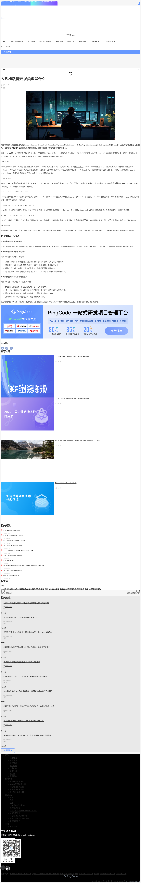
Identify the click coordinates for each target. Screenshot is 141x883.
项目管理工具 (121, 874)
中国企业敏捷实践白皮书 (19, 819)
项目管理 (31, 41)
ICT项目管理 (39, 589)
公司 (7, 824)
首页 (5, 41)
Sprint (5, 170)
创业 (86, 589)
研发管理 (82, 41)
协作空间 (13, 771)
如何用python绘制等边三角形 (13, 535)
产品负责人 (78, 167)
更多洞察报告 (15, 821)
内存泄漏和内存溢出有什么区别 (14, 540)
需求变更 (10, 589)
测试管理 (13, 766)
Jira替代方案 (110, 41)
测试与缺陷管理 (45, 41)
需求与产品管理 (17, 41)
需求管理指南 (15, 808)
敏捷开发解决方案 (17, 782)
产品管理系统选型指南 (18, 816)
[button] (70, 35)
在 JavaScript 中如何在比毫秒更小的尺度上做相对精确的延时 (24, 565)
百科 (4, 88)
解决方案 (95, 41)
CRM (25, 874)
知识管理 (59, 41)
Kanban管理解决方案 (18, 784)
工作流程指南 (15, 813)
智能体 (96, 874)
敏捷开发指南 (19, 805)
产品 (7, 755)
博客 (11, 797)
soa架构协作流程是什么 (11, 575)
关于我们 (13, 826)
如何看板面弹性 (8, 560)
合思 (76, 874)
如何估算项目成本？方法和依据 (65, 483)
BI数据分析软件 (16, 874)
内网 (46, 589)
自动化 (12, 774)
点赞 (5, 343)
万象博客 (55, 874)
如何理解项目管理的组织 (11, 530)
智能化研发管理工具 (107, 874)
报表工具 (89, 874)
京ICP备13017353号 (98, 881)
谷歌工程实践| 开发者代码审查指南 (23, 811)
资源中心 (8, 795)
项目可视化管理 (95, 589)
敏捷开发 (16, 148)
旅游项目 (80, 589)
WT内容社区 (47, 874)
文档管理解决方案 (17, 787)
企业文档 (63, 589)
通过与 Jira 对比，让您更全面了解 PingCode (16, 1)
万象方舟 (63, 874)
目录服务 (13, 776)
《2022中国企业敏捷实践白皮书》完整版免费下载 (72, 398)
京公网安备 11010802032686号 (115, 881)
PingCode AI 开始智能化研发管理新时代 (44, 1)
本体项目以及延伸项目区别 (12, 570)
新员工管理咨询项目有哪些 (12, 555)
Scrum (8, 153)
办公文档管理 (54, 589)
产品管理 (13, 758)
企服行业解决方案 (17, 792)
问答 (11, 803)
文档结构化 (29, 589)
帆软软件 (82, 874)
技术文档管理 (19, 589)
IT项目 (3, 589)
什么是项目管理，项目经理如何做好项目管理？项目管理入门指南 (77, 441)
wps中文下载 (37, 874)
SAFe (81, 145)
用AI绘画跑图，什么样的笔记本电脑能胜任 (18, 550)
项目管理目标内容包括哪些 (12, 545)
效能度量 (70, 41)
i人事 (29, 874)
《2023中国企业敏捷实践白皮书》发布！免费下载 (72, 356)
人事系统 (70, 874)
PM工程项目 (72, 589)
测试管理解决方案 (17, 789)
